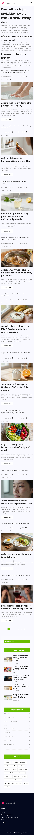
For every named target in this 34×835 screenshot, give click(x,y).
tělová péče (4, 128)
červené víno (14, 575)
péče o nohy (17, 776)
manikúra (21, 765)
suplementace (5, 354)
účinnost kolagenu (25, 352)
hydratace (18, 470)
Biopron (3, 181)
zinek (15, 524)
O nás (3, 812)
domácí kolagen (6, 237)
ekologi (29, 126)
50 (25, 629)
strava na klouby (6, 410)
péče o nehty (8, 776)
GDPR (2, 820)
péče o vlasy (13, 765)
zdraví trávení (5, 296)
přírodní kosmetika (14, 126)
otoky (2, 470)
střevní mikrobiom (22, 181)
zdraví (6, 765)
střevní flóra (17, 294)
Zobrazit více (7, 119)
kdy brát (8, 181)
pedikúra (26, 783)
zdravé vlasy (17, 779)
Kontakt (3, 822)
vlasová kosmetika (9, 783)
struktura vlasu (25, 524)
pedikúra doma (25, 70)
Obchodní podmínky (7, 815)
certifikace (23, 126)
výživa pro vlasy (5, 524)
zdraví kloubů (13, 354)
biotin (12, 524)
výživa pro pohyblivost (7, 414)
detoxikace (22, 575)
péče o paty (4, 70)
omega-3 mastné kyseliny (8, 412)
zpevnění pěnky (20, 72)
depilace (24, 776)
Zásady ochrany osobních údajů (10, 817)
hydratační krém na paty (8, 72)
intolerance (28, 575)
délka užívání (15, 352)
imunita (7, 786)
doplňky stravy (8, 779)
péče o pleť (8, 470)
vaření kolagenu (5, 239)
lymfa (13, 470)
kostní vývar (14, 237)
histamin (8, 575)
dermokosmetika (20, 772)
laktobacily (4, 183)
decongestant (25, 470)
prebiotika (23, 294)
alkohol (3, 575)
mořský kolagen (23, 769)
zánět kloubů (20, 412)
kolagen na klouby (23, 237)
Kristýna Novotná (6, 77)
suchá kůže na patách (14, 70)
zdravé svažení (15, 239)
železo (18, 524)
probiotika (14, 181)
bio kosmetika (5, 126)
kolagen (14, 769)
